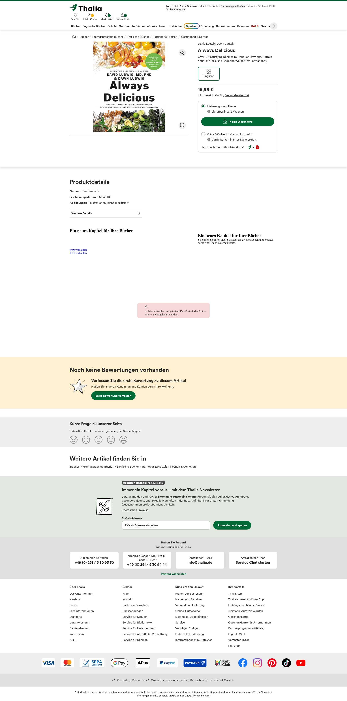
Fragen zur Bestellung (189, 593)
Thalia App (235, 593)
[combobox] (203, 106)
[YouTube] (300, 663)
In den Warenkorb (241, 122)
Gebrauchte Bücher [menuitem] (132, 26)
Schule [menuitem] (112, 26)
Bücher (84, 36)
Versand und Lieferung (190, 605)
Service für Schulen (135, 616)
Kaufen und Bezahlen (189, 599)
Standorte (76, 616)
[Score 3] (98, 440)
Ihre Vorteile (236, 587)
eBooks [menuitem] (152, 26)
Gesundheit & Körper (194, 36)
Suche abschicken (175, 9)
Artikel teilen (182, 52)
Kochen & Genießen (183, 466)
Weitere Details (81, 213)
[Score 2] (86, 440)
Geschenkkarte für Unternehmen (249, 622)
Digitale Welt (236, 634)
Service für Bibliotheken (138, 622)
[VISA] (48, 663)
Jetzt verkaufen (78, 249)
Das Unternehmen (81, 593)
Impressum (77, 634)
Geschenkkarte (238, 616)
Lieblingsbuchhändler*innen (246, 605)
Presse (74, 605)
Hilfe (126, 593)
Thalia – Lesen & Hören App (246, 599)
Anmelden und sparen (232, 525)
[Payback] (195, 663)
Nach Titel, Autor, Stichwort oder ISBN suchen (193, 6)
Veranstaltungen (239, 640)
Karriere (75, 599)
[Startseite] (74, 36)
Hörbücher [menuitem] (175, 26)
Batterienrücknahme (136, 605)
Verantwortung (79, 622)
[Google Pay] (119, 663)
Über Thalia (77, 587)
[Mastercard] (67, 663)
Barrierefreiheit (79, 628)
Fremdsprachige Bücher (107, 36)
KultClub (234, 645)
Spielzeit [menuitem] (192, 26)
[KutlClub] (222, 663)
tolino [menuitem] (162, 26)
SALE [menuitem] (254, 26)
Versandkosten (201, 695)
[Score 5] (123, 440)
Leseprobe (182, 125)
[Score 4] (111, 440)
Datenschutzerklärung (189, 634)
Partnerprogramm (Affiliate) (246, 628)
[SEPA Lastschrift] (92, 663)
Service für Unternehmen (139, 628)
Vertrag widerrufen (173, 574)
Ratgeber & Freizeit (165, 36)
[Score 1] (74, 440)
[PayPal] (167, 663)
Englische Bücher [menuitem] (94, 26)
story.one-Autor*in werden (245, 611)
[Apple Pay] (143, 663)
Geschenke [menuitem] (268, 26)
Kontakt (128, 599)
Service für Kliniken (135, 640)
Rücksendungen (133, 611)
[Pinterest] (272, 663)
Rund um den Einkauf (189, 587)
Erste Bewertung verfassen (113, 396)
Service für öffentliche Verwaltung (145, 634)
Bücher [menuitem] (75, 26)
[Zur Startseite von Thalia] (88, 7)
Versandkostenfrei (237, 95)
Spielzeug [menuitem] (207, 26)
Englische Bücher (138, 36)
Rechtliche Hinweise (135, 510)
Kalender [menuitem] (243, 26)
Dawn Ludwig (225, 43)
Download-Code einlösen (191, 616)
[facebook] (242, 663)
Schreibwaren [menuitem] (225, 26)
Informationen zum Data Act (193, 640)
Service (128, 587)
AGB (73, 640)
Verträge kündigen (187, 628)
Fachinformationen (82, 611)
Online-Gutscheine (187, 611)
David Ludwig (207, 43)
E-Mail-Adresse (132, 518)
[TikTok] (286, 663)
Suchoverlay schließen (233, 6)
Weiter (273, 26)
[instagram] (257, 663)
